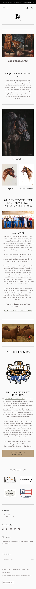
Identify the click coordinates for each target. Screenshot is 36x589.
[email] (3, 530)
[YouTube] (19, 530)
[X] (15, 530)
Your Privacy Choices (14, 569)
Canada (7, 582)
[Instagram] (11, 530)
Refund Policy (6, 572)
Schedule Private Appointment (18, 453)
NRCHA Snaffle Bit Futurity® (14, 399)
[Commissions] (18, 132)
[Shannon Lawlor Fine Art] (18, 17)
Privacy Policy (25, 569)
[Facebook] (6, 530)
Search (4, 569)
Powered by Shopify (26, 575)
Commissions (18, 159)
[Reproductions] (26, 175)
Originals (10, 188)
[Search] (8, 8)
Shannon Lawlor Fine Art (13, 575)
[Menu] (4, 8)
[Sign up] (32, 559)
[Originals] (9, 175)
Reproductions (26, 188)
